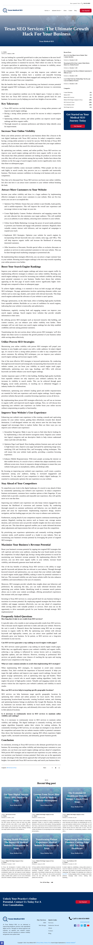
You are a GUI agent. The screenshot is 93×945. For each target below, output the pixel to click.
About (65, 10)
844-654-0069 (87, 3)
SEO (44, 922)
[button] (2, 943)
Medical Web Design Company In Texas (73, 99)
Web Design (42, 925)
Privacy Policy (40, 942)
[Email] (55, 767)
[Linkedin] (59, 767)
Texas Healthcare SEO (69, 104)
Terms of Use (47, 942)
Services (46, 10)
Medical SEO (67, 95)
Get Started (85, 10)
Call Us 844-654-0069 (81, 919)
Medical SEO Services (69, 97)
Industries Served (56, 10)
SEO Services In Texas (11, 767)
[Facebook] (52, 767)
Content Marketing (68, 92)
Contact (70, 10)
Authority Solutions (70, 942)
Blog (75, 10)
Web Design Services (69, 107)
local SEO (64, 874)
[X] (48, 767)
